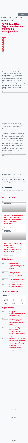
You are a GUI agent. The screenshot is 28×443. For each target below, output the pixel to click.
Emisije (15, 17)
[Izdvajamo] (14, 414)
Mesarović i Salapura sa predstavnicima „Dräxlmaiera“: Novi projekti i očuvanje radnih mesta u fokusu (17, 331)
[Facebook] (14, 39)
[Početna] (14, 407)
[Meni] (14, 422)
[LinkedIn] (14, 43)
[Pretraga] (14, 438)
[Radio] (14, 430)
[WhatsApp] (14, 46)
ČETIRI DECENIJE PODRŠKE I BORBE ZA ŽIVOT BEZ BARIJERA (16, 274)
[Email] (14, 50)
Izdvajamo (3, 17)
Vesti (10, 17)
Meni (14, 425)
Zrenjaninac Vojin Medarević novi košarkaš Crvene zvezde (17, 313)
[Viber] (14, 44)
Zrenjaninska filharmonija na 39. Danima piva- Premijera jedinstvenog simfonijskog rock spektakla (13, 219)
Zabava (12, 20)
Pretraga (14, 440)
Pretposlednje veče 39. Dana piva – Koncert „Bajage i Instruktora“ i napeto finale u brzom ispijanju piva (12, 247)
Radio (14, 432)
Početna (14, 409)
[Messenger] (14, 41)
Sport (21, 17)
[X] (14, 48)
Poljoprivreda (4, 20)
